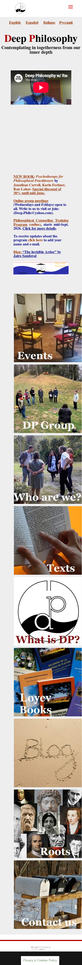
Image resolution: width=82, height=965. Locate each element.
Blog (48, 724)
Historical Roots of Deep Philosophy (47, 798)
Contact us (48, 866)
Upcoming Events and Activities (48, 302)
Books (48, 653)
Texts (47, 512)
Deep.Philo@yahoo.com (33, 212)
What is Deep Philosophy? (48, 582)
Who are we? (48, 441)
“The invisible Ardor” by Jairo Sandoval (37, 253)
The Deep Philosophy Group (48, 373)
